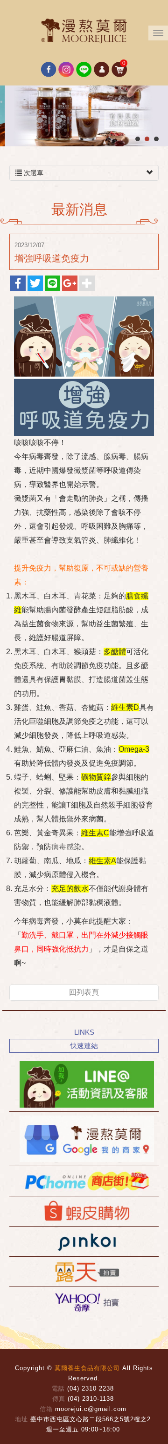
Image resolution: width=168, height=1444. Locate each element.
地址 (21, 1419)
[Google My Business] (84, 1139)
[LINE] (84, 1084)
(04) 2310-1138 (91, 1398)
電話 (58, 1388)
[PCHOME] (84, 1181)
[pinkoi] (84, 1241)
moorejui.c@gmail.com (90, 1408)
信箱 (46, 1408)
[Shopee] (84, 1211)
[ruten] (84, 1271)
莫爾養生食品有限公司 (84, 30)
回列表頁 (84, 992)
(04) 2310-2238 (90, 1388)
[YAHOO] (84, 1302)
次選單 (32, 173)
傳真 (58, 1398)
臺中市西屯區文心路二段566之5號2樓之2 (90, 1419)
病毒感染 (66, 847)
